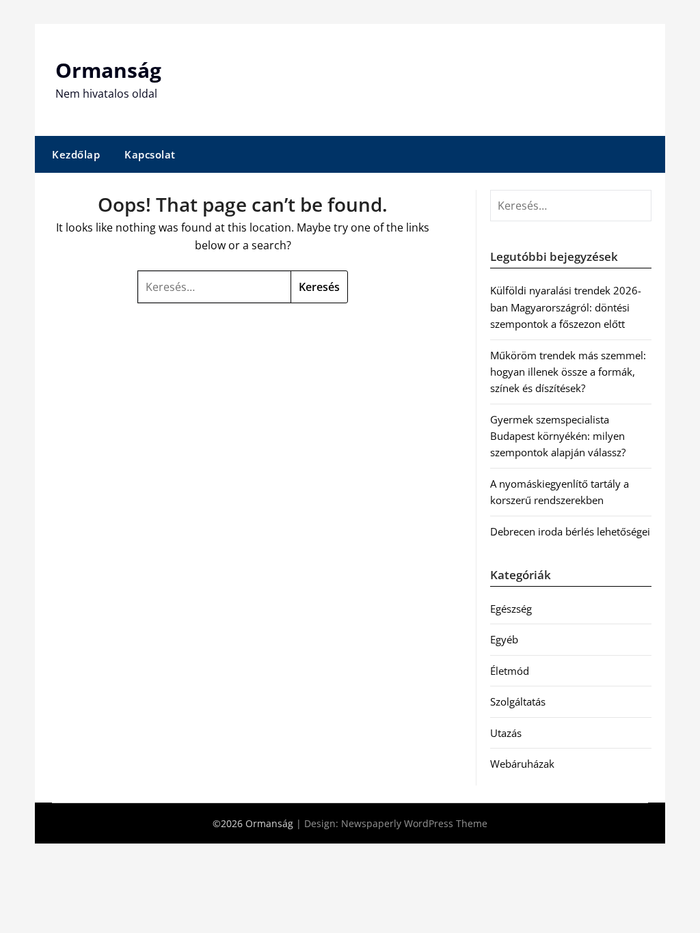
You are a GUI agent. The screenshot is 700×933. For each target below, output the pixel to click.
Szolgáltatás (518, 701)
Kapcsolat (150, 154)
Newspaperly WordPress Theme (414, 823)
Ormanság (108, 70)
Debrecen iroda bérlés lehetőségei (570, 531)
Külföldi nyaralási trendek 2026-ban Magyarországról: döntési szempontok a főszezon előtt (565, 307)
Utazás (506, 733)
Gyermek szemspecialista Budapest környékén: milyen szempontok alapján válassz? (557, 436)
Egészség (511, 608)
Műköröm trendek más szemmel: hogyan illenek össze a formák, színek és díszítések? (568, 371)
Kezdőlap (76, 154)
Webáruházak (522, 763)
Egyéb (504, 639)
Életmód (509, 671)
